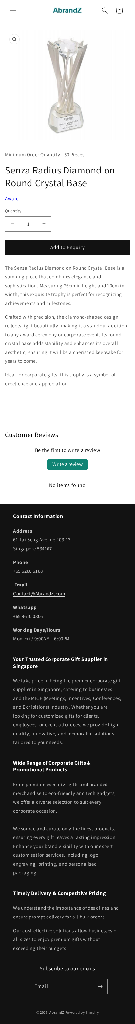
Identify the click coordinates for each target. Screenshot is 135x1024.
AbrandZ (56, 1012)
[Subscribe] (100, 986)
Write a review (67, 464)
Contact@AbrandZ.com (39, 593)
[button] (13, 10)
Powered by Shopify (82, 1012)
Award (12, 198)
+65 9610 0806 (28, 616)
